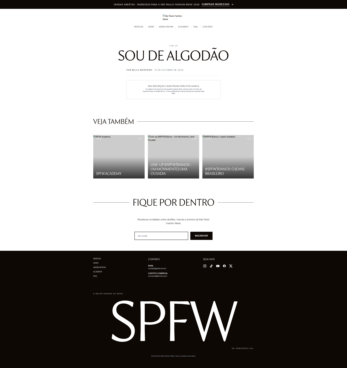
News (151, 27)
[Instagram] (204, 266)
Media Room (166, 27)
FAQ (195, 27)
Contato (208, 27)
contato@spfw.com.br (157, 268)
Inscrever (201, 236)
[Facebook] (224, 266)
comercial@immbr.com (157, 276)
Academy (183, 27)
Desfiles (138, 27)
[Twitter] (230, 266)
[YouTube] (217, 266)
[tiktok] (211, 266)
